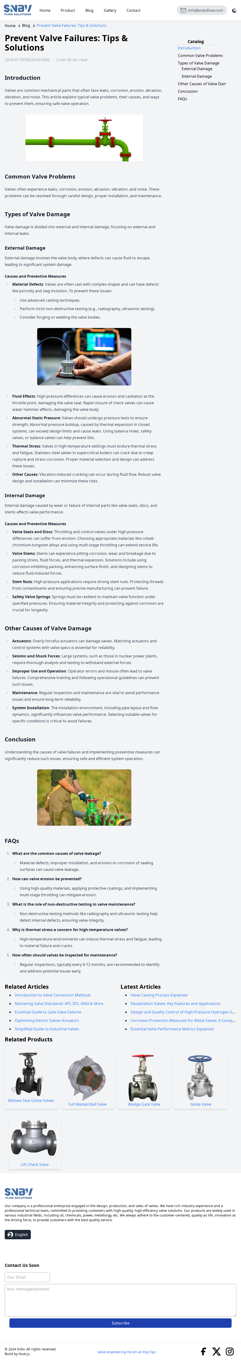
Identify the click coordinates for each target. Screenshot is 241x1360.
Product (68, 10)
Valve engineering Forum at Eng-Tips (126, 1352)
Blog (89, 10)
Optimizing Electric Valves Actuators (47, 1020)
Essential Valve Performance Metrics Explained (172, 1029)
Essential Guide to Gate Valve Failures (48, 1012)
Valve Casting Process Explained (159, 995)
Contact (134, 10)
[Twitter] (216, 1351)
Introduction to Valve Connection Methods (53, 995)
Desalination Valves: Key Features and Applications (176, 1003)
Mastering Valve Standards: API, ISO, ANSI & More (59, 1003)
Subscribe (120, 1323)
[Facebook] (203, 1351)
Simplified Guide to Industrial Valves (47, 1029)
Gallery (110, 10)
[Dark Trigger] (234, 10)
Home (45, 10)
